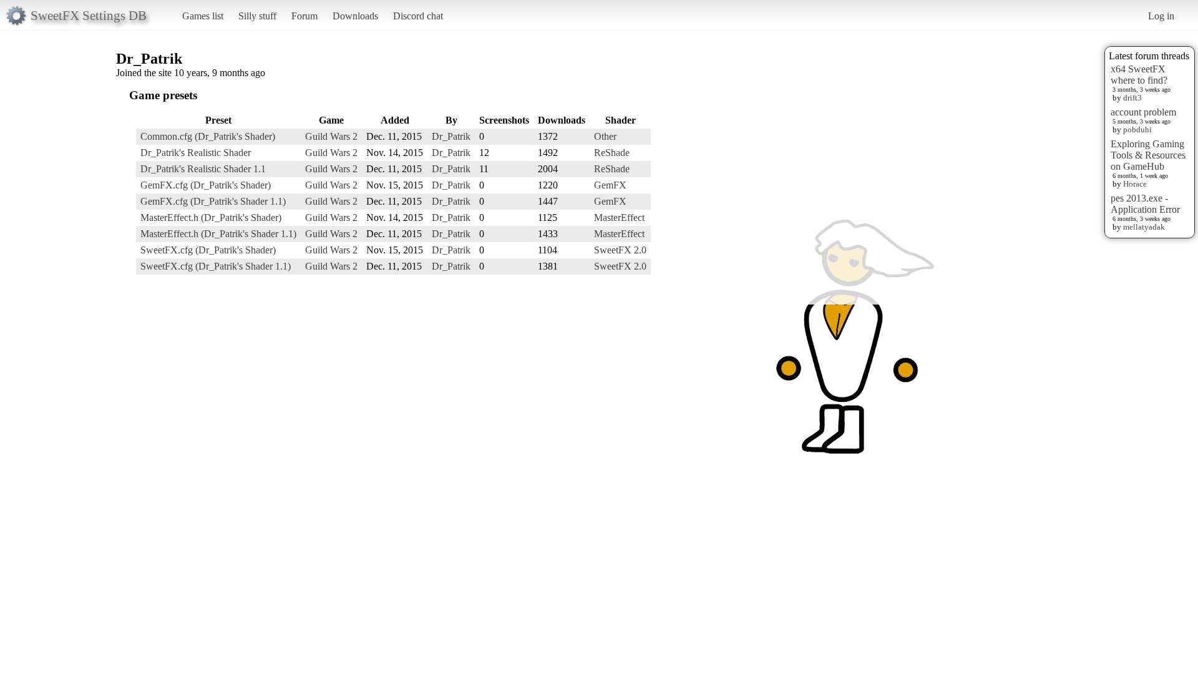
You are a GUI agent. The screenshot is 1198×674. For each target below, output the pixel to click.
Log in (1161, 16)
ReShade (612, 152)
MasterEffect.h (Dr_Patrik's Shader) (210, 217)
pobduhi (1137, 129)
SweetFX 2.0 (620, 250)
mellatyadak (1144, 227)
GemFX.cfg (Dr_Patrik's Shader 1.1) (213, 201)
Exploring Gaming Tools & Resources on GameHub (1148, 155)
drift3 (1132, 97)
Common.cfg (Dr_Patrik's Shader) (207, 136)
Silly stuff (257, 16)
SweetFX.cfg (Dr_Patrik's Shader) (208, 250)
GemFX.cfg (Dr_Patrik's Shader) (205, 185)
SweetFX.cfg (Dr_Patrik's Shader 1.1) (215, 266)
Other (605, 136)
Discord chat (418, 16)
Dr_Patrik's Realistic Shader (195, 152)
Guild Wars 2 (331, 136)
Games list (202, 16)
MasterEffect (619, 217)
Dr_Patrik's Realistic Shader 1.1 (203, 169)
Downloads (355, 16)
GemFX (610, 185)
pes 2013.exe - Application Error (1145, 204)
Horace (1135, 183)
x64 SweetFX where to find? (1139, 74)
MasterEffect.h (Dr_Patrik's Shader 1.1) (218, 233)
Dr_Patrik (451, 136)
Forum (304, 16)
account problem (1143, 112)
